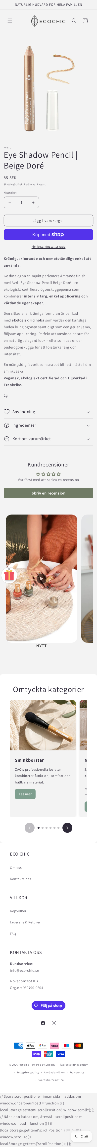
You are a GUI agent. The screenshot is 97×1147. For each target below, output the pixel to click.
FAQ (13, 933)
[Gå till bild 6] (58, 828)
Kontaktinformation (51, 1080)
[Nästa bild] (67, 828)
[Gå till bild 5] (54, 828)
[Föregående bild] (30, 828)
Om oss (16, 867)
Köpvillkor (18, 911)
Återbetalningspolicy (74, 1064)
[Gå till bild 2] (43, 828)
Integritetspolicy (28, 1072)
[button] (9, 20)
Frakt (20, 184)
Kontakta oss (20, 879)
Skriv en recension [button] (49, 493)
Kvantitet (10, 193)
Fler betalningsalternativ (49, 246)
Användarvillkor (54, 1072)
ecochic (24, 1064)
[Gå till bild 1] (39, 828)
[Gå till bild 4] (50, 828)
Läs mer (25, 794)
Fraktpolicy (77, 1072)
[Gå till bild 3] (47, 828)
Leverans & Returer (25, 922)
